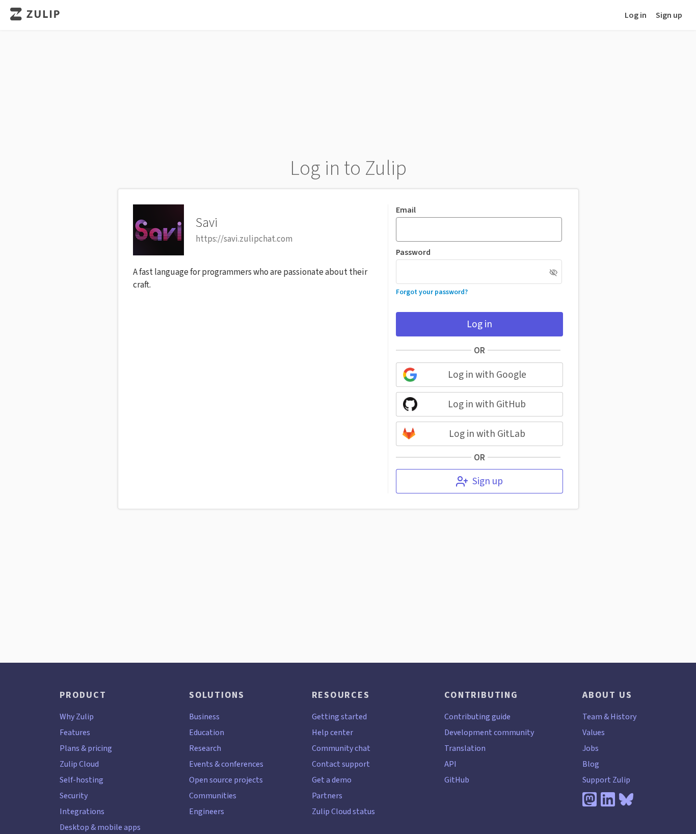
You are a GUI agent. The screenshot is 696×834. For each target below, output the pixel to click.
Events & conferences (226, 764)
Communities (212, 795)
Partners (327, 795)
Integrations (82, 811)
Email (406, 210)
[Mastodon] (589, 799)
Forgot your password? (432, 291)
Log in (636, 15)
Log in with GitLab (487, 433)
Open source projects (226, 779)
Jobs (590, 748)
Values (593, 732)
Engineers (206, 811)
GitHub (456, 779)
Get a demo (332, 779)
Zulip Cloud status (343, 811)
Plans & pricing (86, 748)
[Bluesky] (626, 799)
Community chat (341, 748)
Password (413, 252)
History (623, 716)
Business (204, 716)
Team (592, 716)
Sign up (669, 15)
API (450, 764)
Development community (489, 732)
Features (75, 732)
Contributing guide (477, 716)
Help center (332, 732)
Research (205, 748)
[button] (553, 272)
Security (74, 795)
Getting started (339, 716)
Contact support (341, 764)
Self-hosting (81, 779)
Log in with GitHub (487, 404)
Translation (465, 748)
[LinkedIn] (608, 799)
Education (206, 732)
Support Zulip (606, 779)
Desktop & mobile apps (100, 827)
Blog (590, 764)
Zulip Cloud (79, 764)
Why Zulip (77, 716)
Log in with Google (487, 374)
